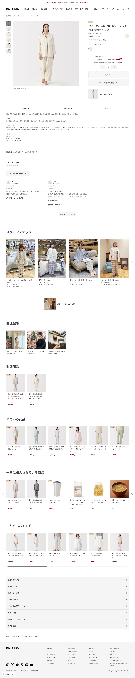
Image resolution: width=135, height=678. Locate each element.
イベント (49, 653)
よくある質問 (50, 665)
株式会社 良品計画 (115, 662)
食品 (95, 9)
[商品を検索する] (103, 9)
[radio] (90, 49)
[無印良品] (12, 650)
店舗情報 (49, 650)
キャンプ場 (71, 656)
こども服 (43, 9)
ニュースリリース (114, 650)
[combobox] (8, 674)
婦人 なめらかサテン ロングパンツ (119, 448)
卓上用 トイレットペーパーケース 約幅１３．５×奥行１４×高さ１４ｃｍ (98, 556)
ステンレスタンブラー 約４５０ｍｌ (57, 501)
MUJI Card (92, 656)
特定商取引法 (34, 673)
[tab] (8, 23)
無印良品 (8, 16)
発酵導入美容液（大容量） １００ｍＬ (77, 554)
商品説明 (26, 108)
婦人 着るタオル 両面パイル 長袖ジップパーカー (77, 449)
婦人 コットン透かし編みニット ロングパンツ (98, 448)
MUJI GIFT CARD (93, 659)
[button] (9, 57)
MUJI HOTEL (71, 665)
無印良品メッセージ (115, 656)
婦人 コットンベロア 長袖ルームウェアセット (15, 554)
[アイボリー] (90, 49)
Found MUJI (71, 659)
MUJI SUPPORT (51, 659)
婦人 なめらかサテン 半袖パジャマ (15, 448)
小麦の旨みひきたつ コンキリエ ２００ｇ (98, 501)
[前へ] (2, 389)
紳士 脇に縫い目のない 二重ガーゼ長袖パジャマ (37, 501)
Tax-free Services (93, 665)
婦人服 (27, 9)
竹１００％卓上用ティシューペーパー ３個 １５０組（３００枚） (77, 502)
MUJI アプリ (92, 650)
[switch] (127, 36)
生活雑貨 (69, 9)
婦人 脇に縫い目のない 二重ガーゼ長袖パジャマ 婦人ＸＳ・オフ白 (37, 396)
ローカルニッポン (52, 656)
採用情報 (112, 653)
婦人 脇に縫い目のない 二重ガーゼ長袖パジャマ (37, 448)
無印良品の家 (71, 650)
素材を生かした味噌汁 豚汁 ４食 (119, 501)
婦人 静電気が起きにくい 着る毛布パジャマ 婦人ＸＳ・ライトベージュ (15, 397)
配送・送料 (109, 108)
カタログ (91, 653)
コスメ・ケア (58, 9)
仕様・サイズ (67, 108)
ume (54, 181)
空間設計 (49, 662)
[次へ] (133, 389)
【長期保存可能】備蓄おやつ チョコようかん (57, 554)
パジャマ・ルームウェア (31, 16)
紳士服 (34, 9)
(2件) (104, 40)
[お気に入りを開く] (113, 9)
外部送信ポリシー (24, 673)
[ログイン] (108, 9)
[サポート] (128, 9)
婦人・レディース (18, 16)
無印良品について (115, 659)
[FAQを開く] (123, 9)
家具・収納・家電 (81, 9)
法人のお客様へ (93, 662)
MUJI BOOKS (71, 662)
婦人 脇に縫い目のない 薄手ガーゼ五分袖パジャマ (57, 449)
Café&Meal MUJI (72, 653)
